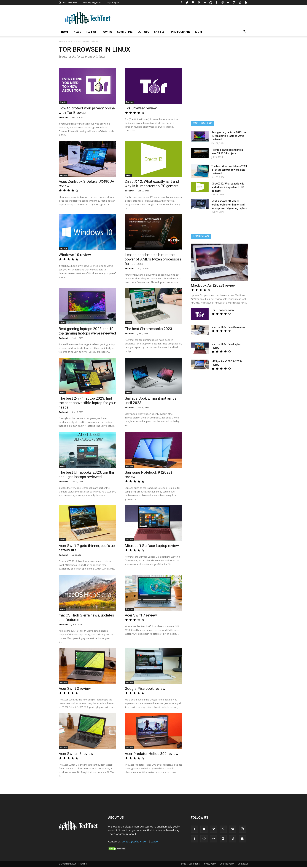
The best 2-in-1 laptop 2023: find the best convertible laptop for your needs (87, 402)
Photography (180, 31)
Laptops (143, 31)
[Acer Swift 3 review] (87, 666)
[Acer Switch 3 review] (87, 731)
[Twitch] (234, 2)
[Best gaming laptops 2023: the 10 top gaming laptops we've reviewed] (87, 306)
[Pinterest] (198, 2)
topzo (154, 841)
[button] (244, 32)
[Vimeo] (193, 2)
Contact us (243, 863)
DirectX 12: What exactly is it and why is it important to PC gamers (152, 183)
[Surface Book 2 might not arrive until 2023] (153, 376)
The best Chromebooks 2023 (148, 329)
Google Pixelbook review (145, 688)
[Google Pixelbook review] (153, 666)
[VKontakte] (204, 2)
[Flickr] (228, 2)
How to (106, 31)
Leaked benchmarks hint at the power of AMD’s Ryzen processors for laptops (153, 259)
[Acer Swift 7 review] (153, 593)
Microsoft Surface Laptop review (152, 546)
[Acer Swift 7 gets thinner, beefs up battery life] (87, 523)
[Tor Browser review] (153, 86)
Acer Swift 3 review (75, 688)
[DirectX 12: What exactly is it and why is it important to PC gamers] (153, 159)
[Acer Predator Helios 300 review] (153, 731)
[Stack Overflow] (240, 2)
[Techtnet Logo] (79, 829)
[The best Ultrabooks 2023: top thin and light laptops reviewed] (87, 450)
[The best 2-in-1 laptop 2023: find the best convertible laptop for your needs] (87, 376)
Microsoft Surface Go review (228, 327)
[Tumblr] (216, 2)
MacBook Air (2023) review (213, 285)
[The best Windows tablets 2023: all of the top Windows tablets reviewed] (200, 171)
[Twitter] (187, 2)
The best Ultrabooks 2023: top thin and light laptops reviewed (87, 474)
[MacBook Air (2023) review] (219, 262)
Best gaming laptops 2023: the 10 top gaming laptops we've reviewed (87, 331)
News (77, 31)
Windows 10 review (75, 255)
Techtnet (63, 117)
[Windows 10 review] (87, 232)
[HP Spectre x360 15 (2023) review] (200, 365)
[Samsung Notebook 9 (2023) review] (153, 450)
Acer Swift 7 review (141, 615)
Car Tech (160, 31)
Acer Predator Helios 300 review (151, 754)
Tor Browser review (141, 108)
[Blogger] (245, 2)
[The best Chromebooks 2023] (153, 306)
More (199, 31)
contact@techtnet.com (135, 841)
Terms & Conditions (189, 863)
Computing (125, 31)
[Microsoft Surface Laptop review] (153, 523)
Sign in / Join (113, 2)
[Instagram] (210, 2)
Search (71, 41)
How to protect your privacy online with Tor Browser (87, 110)
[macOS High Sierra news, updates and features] (87, 593)
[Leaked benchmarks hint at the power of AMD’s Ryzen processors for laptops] (153, 232)
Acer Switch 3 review (76, 754)
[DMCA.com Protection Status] (117, 849)
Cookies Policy (227, 863)
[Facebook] (181, 2)
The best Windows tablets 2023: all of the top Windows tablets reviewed (229, 170)
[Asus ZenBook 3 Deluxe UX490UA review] (87, 159)
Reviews (91, 31)
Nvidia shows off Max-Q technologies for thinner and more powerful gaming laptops (229, 205)
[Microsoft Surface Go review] (200, 330)
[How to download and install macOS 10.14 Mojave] (200, 153)
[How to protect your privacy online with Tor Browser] (87, 86)
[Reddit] (222, 2)
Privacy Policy (209, 863)
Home (65, 31)
